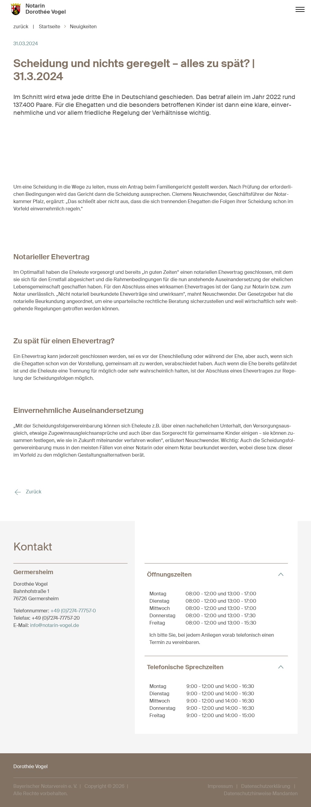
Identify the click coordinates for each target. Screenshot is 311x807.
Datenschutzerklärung (265, 786)
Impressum (220, 786)
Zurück (33, 492)
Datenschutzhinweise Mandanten (261, 793)
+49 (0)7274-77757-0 (73, 611)
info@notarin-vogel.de (54, 625)
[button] (216, 574)
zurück (23, 26)
